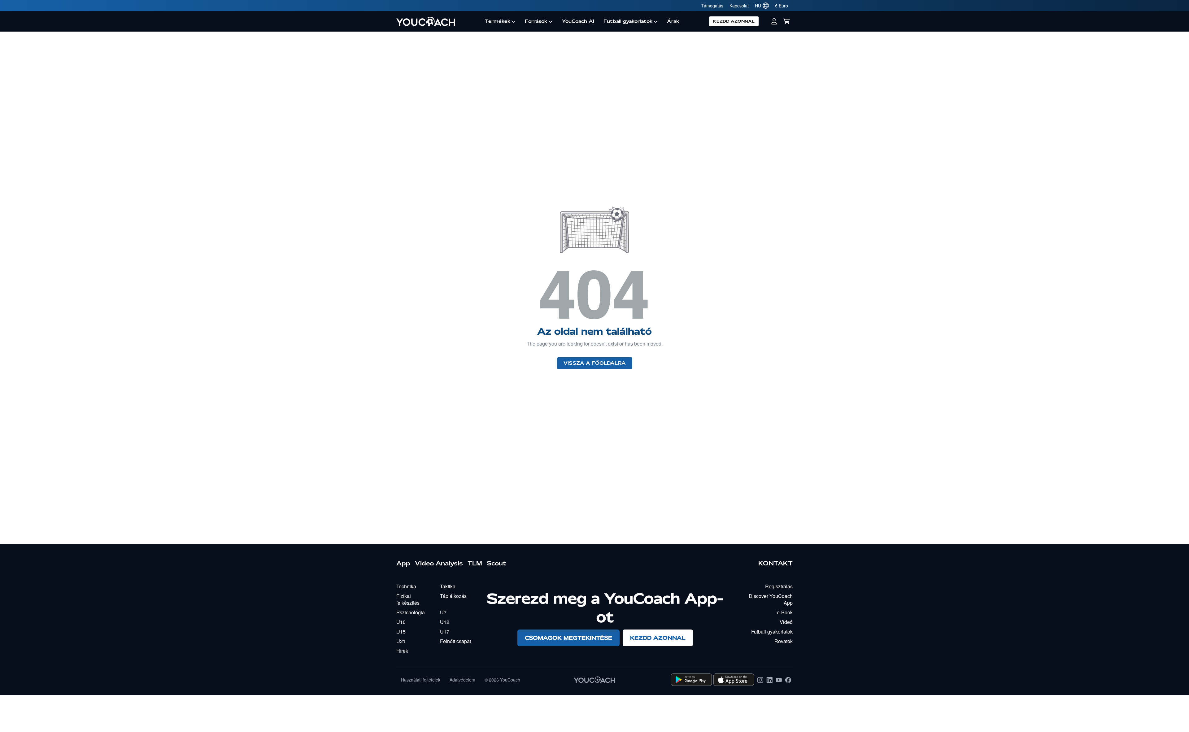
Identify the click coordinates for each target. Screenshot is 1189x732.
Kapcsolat (739, 5)
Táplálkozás (453, 595)
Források (536, 21)
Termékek (498, 21)
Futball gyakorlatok (628, 21)
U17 (444, 631)
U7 (443, 612)
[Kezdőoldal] (438, 21)
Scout (496, 563)
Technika (406, 586)
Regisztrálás (779, 586)
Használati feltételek (420, 680)
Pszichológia (410, 612)
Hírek (402, 650)
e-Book (785, 612)
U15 (401, 631)
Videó (786, 621)
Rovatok (783, 641)
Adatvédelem (462, 680)
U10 (401, 621)
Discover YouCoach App (771, 599)
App (403, 563)
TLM (475, 563)
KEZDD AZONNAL (734, 21)
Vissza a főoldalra (595, 363)
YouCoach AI (578, 21)
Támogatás (712, 5)
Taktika (447, 586)
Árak (673, 21)
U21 (401, 641)
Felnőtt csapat (455, 641)
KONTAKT (775, 563)
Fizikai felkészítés (408, 599)
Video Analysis (439, 563)
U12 (444, 621)
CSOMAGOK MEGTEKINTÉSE (568, 637)
